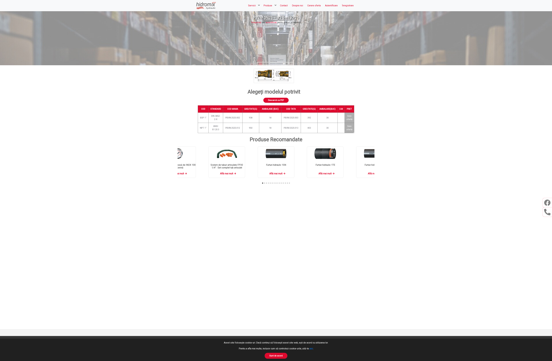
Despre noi (297, 5)
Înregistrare (348, 5)
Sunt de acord (276, 356)
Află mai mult (226, 173)
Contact (284, 5)
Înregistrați (256, 22)
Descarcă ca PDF (276, 100)
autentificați (271, 22)
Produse (267, 5)
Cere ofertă (349, 118)
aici (311, 348)
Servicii (252, 5)
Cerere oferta (314, 5)
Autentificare (331, 5)
